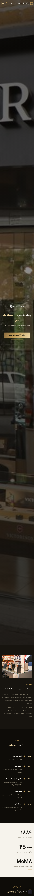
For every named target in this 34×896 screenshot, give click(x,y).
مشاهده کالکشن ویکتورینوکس (17, 335)
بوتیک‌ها (17, 342)
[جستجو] (15, 3)
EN (19, 3)
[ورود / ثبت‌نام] (11, 3)
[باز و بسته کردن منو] (3, 3)
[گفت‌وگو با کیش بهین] (30, 891)
